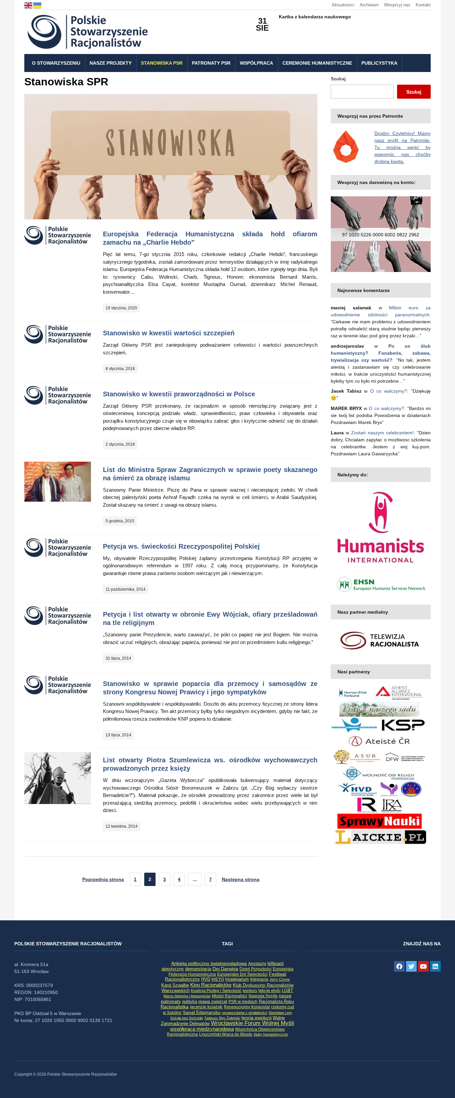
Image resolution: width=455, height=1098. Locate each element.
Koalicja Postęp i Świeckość (216, 990)
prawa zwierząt (213, 1001)
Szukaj (338, 78)
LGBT (287, 990)
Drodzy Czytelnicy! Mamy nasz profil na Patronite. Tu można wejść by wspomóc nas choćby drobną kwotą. (402, 147)
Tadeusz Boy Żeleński (222, 1018)
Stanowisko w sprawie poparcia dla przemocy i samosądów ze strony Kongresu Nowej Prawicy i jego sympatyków (210, 688)
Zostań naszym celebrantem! (382, 432)
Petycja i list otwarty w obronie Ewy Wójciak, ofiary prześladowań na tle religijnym (210, 618)
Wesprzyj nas (397, 4)
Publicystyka (379, 63)
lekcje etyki (269, 990)
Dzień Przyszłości (255, 969)
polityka (189, 1001)
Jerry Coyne (279, 979)
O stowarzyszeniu (56, 63)
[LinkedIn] (435, 966)
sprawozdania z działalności (244, 1013)
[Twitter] (411, 966)
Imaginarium (237, 979)
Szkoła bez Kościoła (186, 1018)
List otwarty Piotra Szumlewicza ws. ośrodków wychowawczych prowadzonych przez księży (210, 764)
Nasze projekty (111, 63)
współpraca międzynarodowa (202, 1029)
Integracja (259, 979)
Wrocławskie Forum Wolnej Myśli (252, 1023)
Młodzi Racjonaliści (229, 996)
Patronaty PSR (211, 63)
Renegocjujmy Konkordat (247, 1007)
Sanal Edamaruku (202, 1012)
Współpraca (256, 63)
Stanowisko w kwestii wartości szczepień (168, 333)
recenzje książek (206, 1007)
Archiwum (369, 4)
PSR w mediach (242, 1001)
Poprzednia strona (103, 879)
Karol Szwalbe (175, 985)
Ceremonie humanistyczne (317, 63)
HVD (205, 979)
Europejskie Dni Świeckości (242, 974)
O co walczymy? (388, 391)
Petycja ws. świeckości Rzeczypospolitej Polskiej (181, 546)
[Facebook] (399, 966)
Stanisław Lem (280, 1013)
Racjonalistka (175, 1006)
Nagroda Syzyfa (262, 996)
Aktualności (343, 4)
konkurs (250, 990)
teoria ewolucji (256, 1017)
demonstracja (198, 968)
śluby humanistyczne (270, 1034)
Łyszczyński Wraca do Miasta (225, 1034)
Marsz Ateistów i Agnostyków (187, 996)
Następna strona (240, 879)
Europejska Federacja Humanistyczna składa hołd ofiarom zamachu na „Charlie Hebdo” (210, 238)
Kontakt (423, 4)
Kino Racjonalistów (210, 985)
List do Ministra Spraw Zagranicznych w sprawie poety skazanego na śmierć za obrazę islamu (210, 474)
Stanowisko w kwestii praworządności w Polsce (179, 394)
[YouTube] (423, 966)
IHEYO (218, 979)
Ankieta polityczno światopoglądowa (209, 963)
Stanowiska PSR (162, 63)
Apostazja (257, 963)
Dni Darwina (225, 968)
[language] (28, 4)
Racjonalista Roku (276, 1001)
